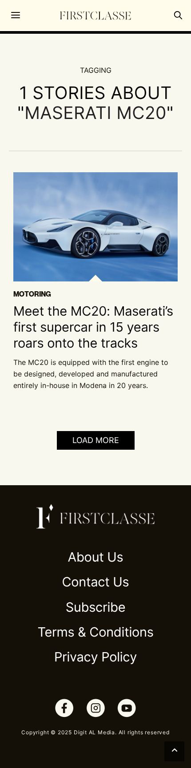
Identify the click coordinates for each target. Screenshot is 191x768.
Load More (95, 440)
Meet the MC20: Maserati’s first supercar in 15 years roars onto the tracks (93, 328)
